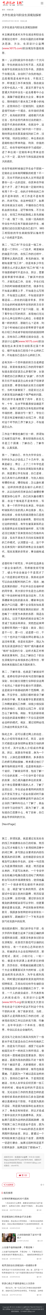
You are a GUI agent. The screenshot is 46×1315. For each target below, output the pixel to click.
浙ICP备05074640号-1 (35, 1307)
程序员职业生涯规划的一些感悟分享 (19, 1265)
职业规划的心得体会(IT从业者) (16, 1216)
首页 (3, 10)
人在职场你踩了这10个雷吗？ (29, 1236)
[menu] (42, 3)
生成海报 (9, 1185)
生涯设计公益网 (21, 1157)
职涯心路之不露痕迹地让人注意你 (18, 1283)
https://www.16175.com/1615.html (18, 1160)
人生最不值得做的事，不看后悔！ (18, 1247)
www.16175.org (12, 1002)
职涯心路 (23, 21)
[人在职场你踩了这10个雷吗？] (9, 1237)
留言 (42, 1309)
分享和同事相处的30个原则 (15, 1198)
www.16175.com (12, 48)
